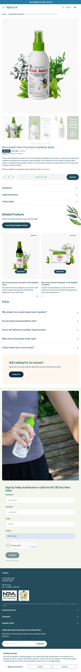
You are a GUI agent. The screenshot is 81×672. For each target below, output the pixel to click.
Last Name (9, 507)
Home (4, 14)
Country (8, 531)
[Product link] (48, 256)
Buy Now (73, 177)
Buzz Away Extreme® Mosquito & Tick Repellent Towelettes (48, 283)
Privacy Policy (54, 661)
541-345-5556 (7, 580)
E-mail (8, 519)
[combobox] (75, 7)
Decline (65, 667)
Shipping (5, 153)
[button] (3, 7)
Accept (40, 667)
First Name (9, 495)
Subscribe (12, 555)
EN (75, 7)
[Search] (63, 7)
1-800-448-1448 (8, 578)
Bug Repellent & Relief (16, 14)
